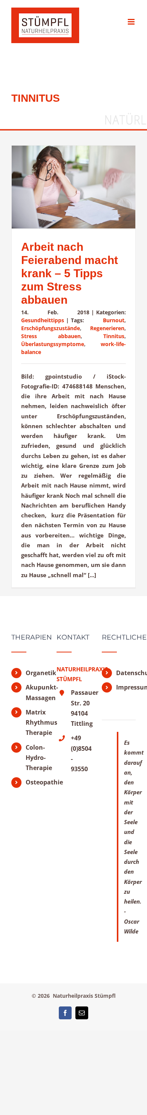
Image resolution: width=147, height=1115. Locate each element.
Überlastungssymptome (52, 344)
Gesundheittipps (42, 320)
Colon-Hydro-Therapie (35, 757)
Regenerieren (107, 328)
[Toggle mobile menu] (132, 22)
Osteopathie (35, 782)
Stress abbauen (51, 336)
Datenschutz (126, 673)
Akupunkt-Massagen (35, 692)
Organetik (35, 673)
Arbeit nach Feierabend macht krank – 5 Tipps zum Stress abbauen (69, 273)
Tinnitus (113, 336)
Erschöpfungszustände (50, 328)
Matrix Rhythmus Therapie (35, 722)
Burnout (113, 320)
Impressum (126, 687)
